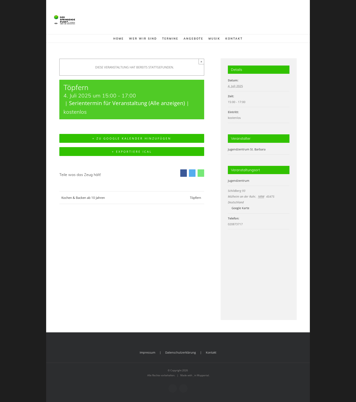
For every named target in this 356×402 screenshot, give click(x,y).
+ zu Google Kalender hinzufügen (131, 138)
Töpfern (195, 198)
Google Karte (240, 208)
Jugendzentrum (238, 181)
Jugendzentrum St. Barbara (247, 149)
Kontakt (211, 352)
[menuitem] (121, 38)
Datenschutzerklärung (180, 352)
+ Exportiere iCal (132, 152)
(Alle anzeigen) (167, 103)
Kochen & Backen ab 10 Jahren (83, 198)
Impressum (147, 352)
